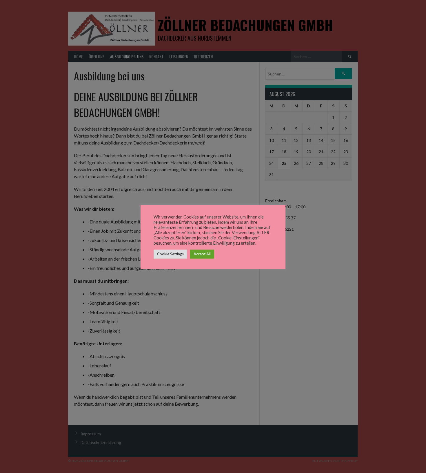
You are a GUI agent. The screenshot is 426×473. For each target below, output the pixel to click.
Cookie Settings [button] (170, 254)
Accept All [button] (202, 254)
